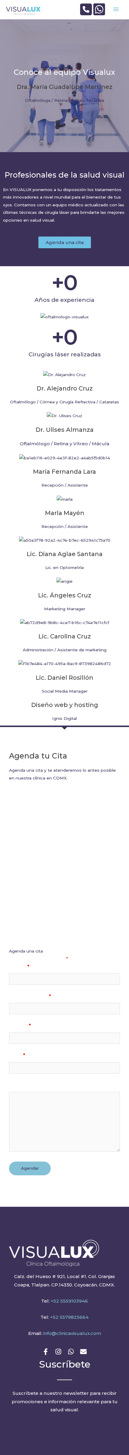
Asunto (16, 1084)
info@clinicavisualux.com (72, 1333)
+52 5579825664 (69, 1317)
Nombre (19, 966)
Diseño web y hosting (64, 704)
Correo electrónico (30, 996)
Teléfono (20, 1025)
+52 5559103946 (69, 1301)
